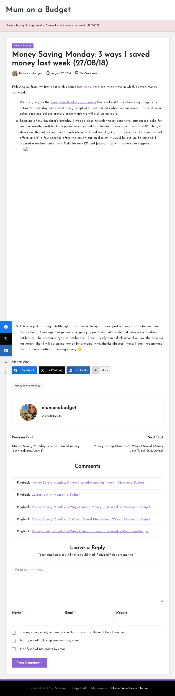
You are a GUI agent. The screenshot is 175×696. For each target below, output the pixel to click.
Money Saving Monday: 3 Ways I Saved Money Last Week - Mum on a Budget (90, 531)
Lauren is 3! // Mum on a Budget (56, 495)
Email (70, 613)
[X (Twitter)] (6, 339)
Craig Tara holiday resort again (73, 102)
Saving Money (22, 45)
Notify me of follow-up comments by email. (50, 640)
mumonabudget (59, 408)
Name (17, 613)
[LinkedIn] (6, 350)
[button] (52, 416)
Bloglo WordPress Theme (129, 688)
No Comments (88, 73)
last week (84, 87)
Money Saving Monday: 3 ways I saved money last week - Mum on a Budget (88, 482)
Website (122, 613)
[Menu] (166, 10)
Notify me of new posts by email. (43, 649)
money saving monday (27, 386)
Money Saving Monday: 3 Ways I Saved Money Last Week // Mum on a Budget (91, 507)
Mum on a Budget (38, 10)
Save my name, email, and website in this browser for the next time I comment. (73, 632)
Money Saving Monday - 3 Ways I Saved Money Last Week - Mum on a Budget (91, 519)
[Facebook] (6, 327)
